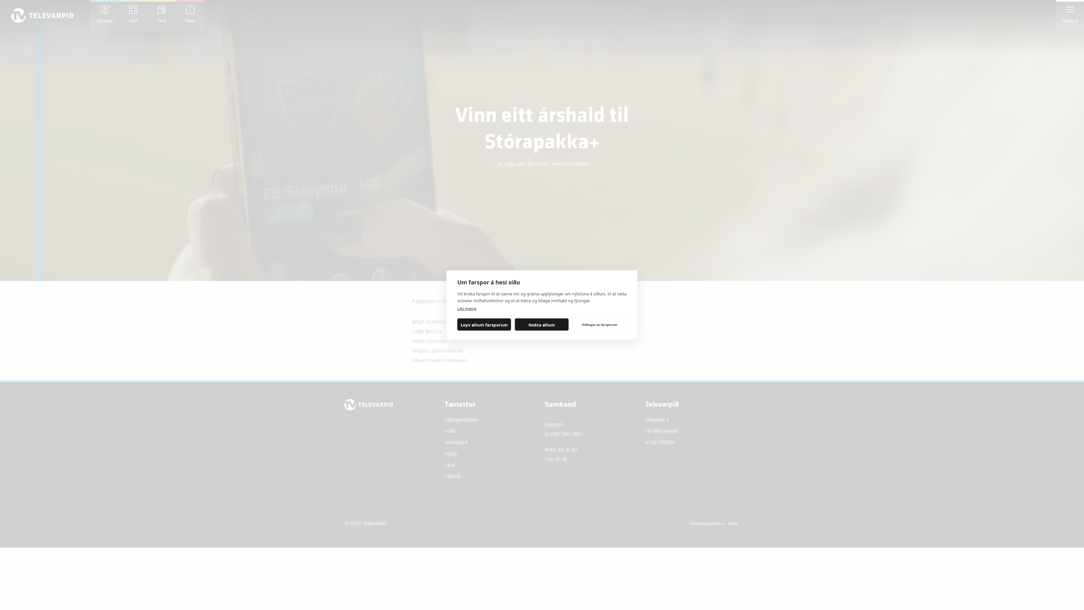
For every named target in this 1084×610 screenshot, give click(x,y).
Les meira (466, 308)
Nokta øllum (541, 324)
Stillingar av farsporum (599, 324)
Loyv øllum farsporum (484, 324)
